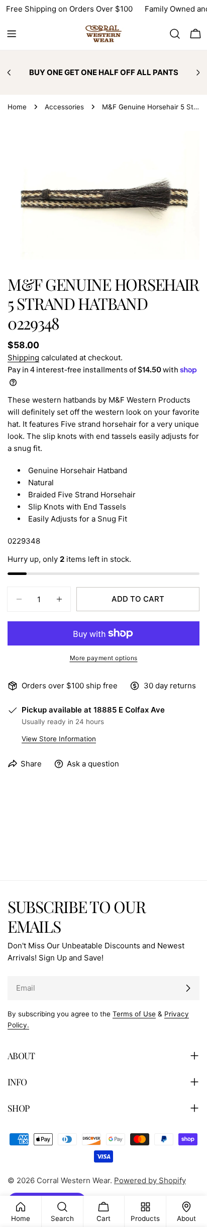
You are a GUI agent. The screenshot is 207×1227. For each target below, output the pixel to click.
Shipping (23, 357)
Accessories (64, 107)
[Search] (175, 34)
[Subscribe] (187, 988)
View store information (59, 739)
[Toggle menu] (12, 34)
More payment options (104, 658)
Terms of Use (134, 1014)
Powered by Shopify (150, 1180)
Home (17, 107)
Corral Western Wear (73, 1180)
